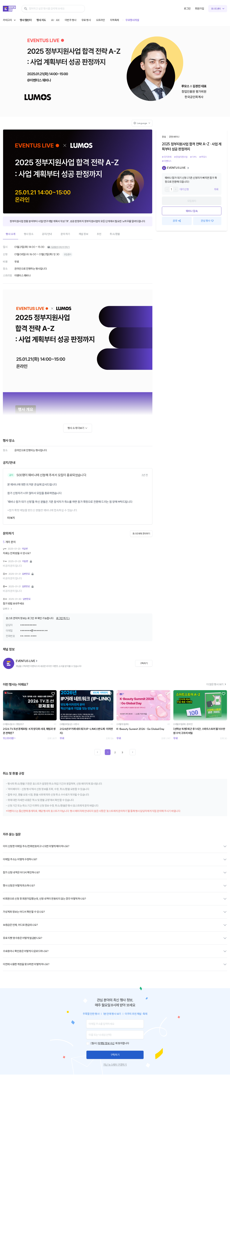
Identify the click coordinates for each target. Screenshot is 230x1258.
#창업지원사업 (180, 156)
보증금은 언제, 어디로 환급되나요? (20, 925)
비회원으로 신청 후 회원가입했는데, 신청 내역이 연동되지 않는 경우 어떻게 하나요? (44, 898)
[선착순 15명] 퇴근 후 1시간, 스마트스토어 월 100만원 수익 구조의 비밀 (199, 731)
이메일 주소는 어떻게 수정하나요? (20, 859)
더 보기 (11, 518)
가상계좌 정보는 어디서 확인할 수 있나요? (24, 911)
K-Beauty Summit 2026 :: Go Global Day (140, 729)
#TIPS (193, 156)
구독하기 (115, 1054)
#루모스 (203, 156)
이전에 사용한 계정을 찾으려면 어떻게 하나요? (26, 964)
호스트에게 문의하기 (141, 533)
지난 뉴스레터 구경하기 (115, 1064)
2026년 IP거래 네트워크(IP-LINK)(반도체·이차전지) (86, 731)
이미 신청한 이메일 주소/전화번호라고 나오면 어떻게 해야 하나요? (36, 846)
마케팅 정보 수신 (106, 1043)
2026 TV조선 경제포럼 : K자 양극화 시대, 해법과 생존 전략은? (29, 731)
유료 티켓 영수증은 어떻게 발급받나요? (22, 938)
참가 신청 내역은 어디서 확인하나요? (21, 872)
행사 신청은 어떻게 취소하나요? (19, 885)
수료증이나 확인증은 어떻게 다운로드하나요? (25, 951)
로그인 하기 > (63, 618)
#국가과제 (166, 156)
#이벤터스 (166, 161)
